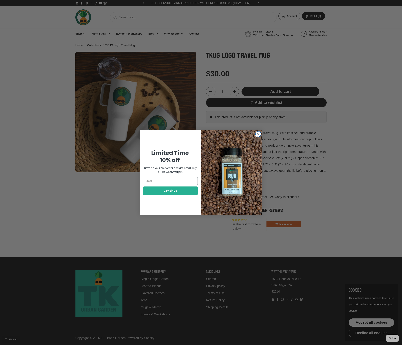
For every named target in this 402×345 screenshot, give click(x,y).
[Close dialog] (258, 134)
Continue (170, 191)
